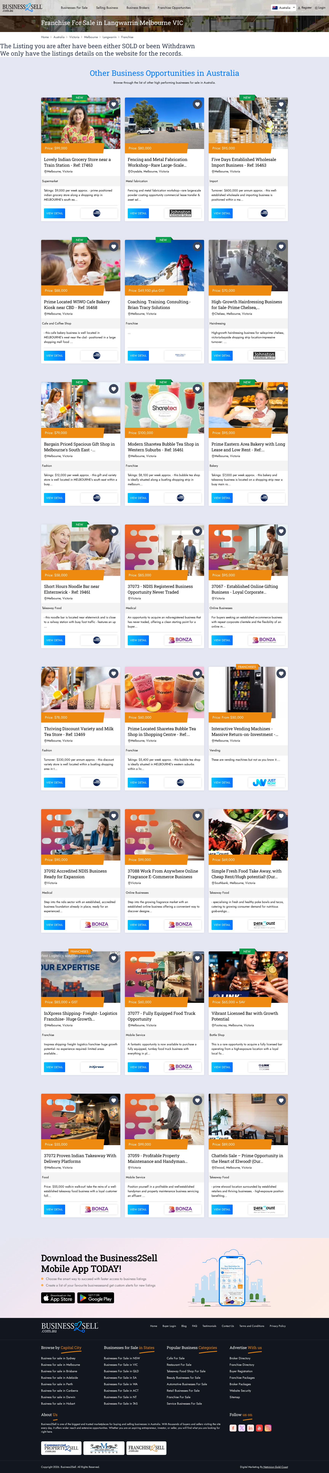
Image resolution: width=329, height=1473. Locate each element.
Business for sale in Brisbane (59, 1371)
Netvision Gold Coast (275, 1467)
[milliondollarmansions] (104, 1448)
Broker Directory (240, 1358)
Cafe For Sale (175, 1358)
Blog (184, 1326)
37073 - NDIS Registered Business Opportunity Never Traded (160, 589)
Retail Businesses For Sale (183, 1390)
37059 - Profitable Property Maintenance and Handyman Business (156, 1159)
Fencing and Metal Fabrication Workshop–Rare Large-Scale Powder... (157, 163)
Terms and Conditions (252, 1326)
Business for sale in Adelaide (59, 1377)
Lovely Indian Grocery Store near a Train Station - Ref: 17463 (77, 162)
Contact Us (228, 1326)
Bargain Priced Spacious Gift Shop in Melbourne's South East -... (79, 446)
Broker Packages (240, 1384)
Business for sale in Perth (57, 1384)
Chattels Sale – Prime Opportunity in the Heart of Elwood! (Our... (247, 1158)
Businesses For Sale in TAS (121, 1403)
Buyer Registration (241, 1371)
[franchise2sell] (146, 1448)
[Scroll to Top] (320, 1466)
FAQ (194, 1326)
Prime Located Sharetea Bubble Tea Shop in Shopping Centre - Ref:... (162, 731)
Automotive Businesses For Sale (187, 1384)
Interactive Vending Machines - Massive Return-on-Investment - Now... (243, 732)
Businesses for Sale (74, 7)
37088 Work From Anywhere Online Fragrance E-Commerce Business (163, 873)
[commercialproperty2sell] (61, 1448)
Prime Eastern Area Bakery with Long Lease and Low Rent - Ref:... (248, 446)
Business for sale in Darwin (58, 1397)
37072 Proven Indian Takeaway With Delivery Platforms (80, 1158)
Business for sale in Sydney (58, 1358)
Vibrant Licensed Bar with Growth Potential (245, 1016)
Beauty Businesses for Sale (183, 1377)
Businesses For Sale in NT (120, 1397)
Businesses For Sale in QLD (121, 1371)
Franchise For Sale (178, 1397)
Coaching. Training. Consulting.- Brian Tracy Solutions (159, 304)
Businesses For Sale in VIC (121, 1365)
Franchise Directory (242, 1365)
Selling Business (107, 7)
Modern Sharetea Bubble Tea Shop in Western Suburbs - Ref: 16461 (163, 446)
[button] (283, 7)
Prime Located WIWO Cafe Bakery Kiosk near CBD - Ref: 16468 (77, 304)
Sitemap (235, 1397)
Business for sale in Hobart (58, 1403)
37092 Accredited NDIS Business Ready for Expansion (75, 873)
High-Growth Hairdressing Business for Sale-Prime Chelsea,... (247, 304)
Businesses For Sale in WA (121, 1384)
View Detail (54, 213)
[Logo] (22, 7)
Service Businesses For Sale (184, 1403)
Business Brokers (138, 7)
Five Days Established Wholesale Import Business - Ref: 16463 (244, 162)
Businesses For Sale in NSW (122, 1358)
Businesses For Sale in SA (120, 1377)
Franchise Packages (242, 1377)
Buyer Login (169, 1326)
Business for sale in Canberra (59, 1390)
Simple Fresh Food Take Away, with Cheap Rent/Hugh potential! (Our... (247, 873)
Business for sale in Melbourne (60, 1365)
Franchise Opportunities (174, 7)
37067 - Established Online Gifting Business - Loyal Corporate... (245, 589)
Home (153, 1326)
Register (306, 8)
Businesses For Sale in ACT (121, 1390)
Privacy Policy (278, 1326)
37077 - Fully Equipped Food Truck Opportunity (162, 1016)
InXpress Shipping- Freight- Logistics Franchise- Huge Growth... (80, 1016)
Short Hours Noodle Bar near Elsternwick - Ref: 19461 (71, 589)
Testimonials (209, 1326)
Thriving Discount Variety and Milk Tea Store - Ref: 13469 (79, 731)
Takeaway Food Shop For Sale (186, 1371)
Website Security (240, 1390)
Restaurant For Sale (179, 1365)
